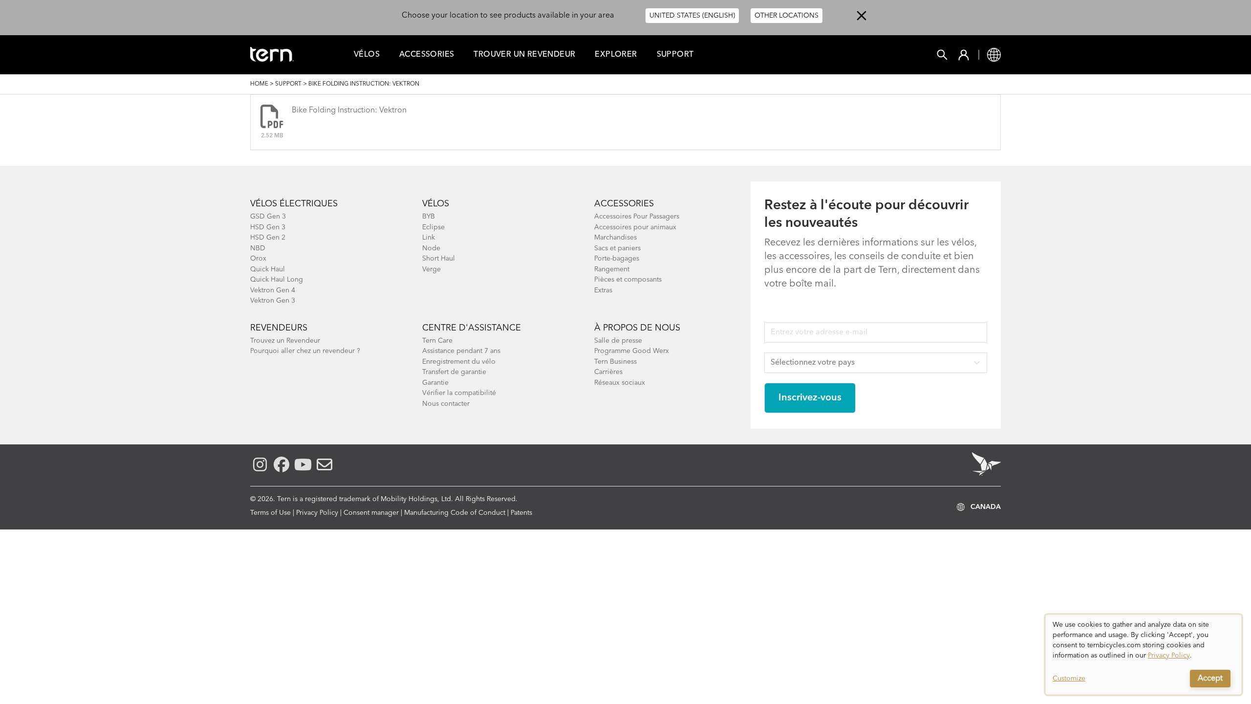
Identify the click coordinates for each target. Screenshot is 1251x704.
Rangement (611, 269)
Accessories (426, 55)
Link (428, 237)
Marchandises (615, 237)
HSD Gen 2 (267, 237)
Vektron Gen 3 (272, 300)
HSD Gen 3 (267, 227)
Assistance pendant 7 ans (461, 351)
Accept (1210, 678)
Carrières (608, 372)
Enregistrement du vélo (459, 361)
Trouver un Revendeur (524, 55)
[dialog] (1143, 654)
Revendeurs (278, 328)
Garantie (435, 382)
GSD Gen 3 (268, 216)
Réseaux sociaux (619, 382)
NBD (257, 248)
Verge (431, 269)
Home (259, 84)
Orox (258, 258)
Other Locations (787, 15)
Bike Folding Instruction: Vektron (349, 110)
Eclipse (433, 227)
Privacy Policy (317, 512)
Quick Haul (267, 269)
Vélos (367, 55)
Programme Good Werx (631, 351)
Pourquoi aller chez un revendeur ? (305, 351)
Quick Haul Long (276, 279)
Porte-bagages (616, 258)
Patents (521, 512)
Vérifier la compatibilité (459, 393)
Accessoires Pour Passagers (636, 216)
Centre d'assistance (471, 328)
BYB (428, 216)
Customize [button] (1069, 678)
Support (675, 55)
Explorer (616, 55)
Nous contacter (446, 403)
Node (431, 248)
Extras (603, 290)
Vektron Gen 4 (272, 290)
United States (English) (692, 15)
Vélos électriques (294, 203)
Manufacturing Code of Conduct (454, 512)
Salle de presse (618, 340)
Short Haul (438, 258)
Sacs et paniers (617, 248)
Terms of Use (270, 512)
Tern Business (615, 361)
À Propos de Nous (637, 328)
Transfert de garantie (454, 372)
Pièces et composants (628, 279)
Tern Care (437, 340)
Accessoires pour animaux (635, 227)
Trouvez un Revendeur (285, 340)
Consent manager (371, 512)
